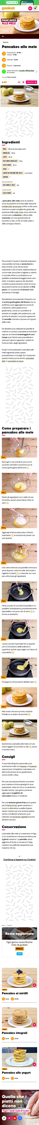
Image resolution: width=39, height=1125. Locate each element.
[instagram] (9, 1118)
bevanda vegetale (20, 817)
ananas (24, 766)
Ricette (9, 925)
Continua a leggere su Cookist (19, 859)
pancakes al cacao (15, 361)
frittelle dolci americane (11, 206)
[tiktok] (4, 1118)
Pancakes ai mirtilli (15, 993)
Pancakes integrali (14, 1033)
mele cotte (18, 212)
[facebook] (20, 1118)
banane (33, 766)
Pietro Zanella (11, 77)
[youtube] (14, 1118)
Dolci (3, 925)
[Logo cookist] (8, 8)
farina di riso (12, 805)
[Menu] (30, 8)
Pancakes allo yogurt (16, 1072)
